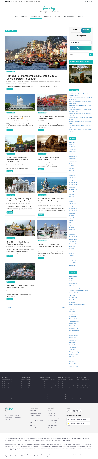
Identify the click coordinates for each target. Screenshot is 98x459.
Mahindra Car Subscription (37, 423)
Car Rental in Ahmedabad (8, 394)
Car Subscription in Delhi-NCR (27, 379)
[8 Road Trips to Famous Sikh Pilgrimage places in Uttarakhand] (52, 229)
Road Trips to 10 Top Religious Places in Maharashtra (18, 243)
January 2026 (72, 151)
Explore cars (80, 48)
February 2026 (72, 149)
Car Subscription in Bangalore (27, 383)
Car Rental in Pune (6, 389)
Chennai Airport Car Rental (83, 387)
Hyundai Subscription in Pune (64, 389)
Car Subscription (69, 16)
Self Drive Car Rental (35, 413)
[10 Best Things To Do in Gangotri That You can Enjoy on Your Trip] (20, 185)
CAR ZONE (71, 285)
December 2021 (73, 208)
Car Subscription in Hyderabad (27, 385)
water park (71, 361)
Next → (64, 308)
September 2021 (73, 215)
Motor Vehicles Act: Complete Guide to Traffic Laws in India (25, 1)
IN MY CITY (72, 309)
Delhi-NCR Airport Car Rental (83, 379)
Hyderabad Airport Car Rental (83, 385)
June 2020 (71, 251)
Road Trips (24, 16)
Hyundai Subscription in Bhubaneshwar (66, 396)
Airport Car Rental (35, 415)
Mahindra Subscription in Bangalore (47, 383)
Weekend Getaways (74, 363)
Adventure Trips (73, 276)
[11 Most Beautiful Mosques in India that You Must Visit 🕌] (20, 102)
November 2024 (73, 184)
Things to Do (51, 415)
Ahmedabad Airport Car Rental (83, 394)
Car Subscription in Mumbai (27, 381)
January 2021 (72, 234)
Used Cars (80, 16)
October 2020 (72, 241)
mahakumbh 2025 (51, 81)
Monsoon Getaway (73, 314)
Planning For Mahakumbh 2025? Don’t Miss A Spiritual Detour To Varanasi (32, 77)
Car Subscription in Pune (26, 389)
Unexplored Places (73, 354)
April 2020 (71, 255)
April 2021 (71, 227)
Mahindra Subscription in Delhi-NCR (47, 379)
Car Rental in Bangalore (7, 383)
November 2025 (73, 156)
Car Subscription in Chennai (27, 387)
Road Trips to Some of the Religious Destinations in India (51, 117)
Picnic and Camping (74, 321)
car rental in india (34, 81)
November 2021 (73, 210)
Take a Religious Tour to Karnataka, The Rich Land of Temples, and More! (51, 200)
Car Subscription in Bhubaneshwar (28, 396)
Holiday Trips (72, 307)
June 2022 (71, 194)
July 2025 (71, 166)
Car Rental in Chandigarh (7, 398)
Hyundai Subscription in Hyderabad (66, 385)
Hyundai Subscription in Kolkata (65, 392)
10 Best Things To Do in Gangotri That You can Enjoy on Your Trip (19, 199)
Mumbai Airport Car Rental (82, 381)
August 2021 (72, 218)
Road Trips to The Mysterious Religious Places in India (48, 158)
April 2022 (71, 199)
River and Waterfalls (74, 330)
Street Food (72, 342)
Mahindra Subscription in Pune (46, 389)
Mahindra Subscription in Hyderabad (48, 385)
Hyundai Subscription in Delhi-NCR (65, 379)
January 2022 (72, 206)
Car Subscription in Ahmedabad (28, 394)
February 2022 (72, 203)
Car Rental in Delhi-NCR (7, 379)
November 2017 (73, 265)
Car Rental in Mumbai (7, 381)
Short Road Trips (73, 340)
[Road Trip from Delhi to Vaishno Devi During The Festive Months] (20, 271)
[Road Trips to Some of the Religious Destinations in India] (52, 102)
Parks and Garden (73, 319)
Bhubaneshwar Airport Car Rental (84, 396)
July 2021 (71, 220)
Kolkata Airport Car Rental (82, 392)
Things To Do (47, 16)
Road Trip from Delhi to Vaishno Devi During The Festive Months (20, 286)
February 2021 (72, 232)
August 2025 (72, 163)
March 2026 (72, 147)
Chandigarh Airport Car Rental (83, 398)
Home (17, 16)
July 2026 (71, 144)
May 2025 (71, 170)
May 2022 (71, 196)
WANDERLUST (72, 359)
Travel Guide (72, 349)
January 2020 (72, 262)
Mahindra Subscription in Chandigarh (48, 398)
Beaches (71, 278)
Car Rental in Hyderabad (7, 385)
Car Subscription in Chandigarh (28, 398)
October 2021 (72, 213)
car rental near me (42, 81)
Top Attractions (72, 347)
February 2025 (72, 177)
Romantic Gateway (73, 335)
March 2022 (72, 201)
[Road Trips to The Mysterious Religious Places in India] (52, 143)
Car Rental (58, 16)
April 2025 (71, 173)
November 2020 (73, 239)
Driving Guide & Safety (74, 288)
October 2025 (72, 158)
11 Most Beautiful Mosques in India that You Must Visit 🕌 (19, 117)
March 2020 (72, 258)
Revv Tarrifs (33, 428)
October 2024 (72, 187)
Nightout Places (72, 316)
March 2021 (72, 229)
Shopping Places (73, 337)
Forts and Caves (73, 297)
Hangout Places (73, 300)
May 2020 (71, 253)
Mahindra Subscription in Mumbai (47, 381)
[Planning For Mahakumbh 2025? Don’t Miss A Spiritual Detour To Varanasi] (36, 52)
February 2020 (72, 260)
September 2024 (73, 189)
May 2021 (71, 225)
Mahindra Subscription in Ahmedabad (48, 394)
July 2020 (71, 248)
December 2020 (73, 236)
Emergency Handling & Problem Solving (78, 290)
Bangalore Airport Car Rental (83, 383)
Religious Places (10, 71)
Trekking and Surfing (74, 352)
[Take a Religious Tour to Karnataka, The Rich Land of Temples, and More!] (52, 185)
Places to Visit (35, 16)
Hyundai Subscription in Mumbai (65, 381)
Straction (19, 81)
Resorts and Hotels (73, 328)
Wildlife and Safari (73, 366)
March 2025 (72, 175)
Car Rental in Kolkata (6, 392)
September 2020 (73, 244)
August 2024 (72, 192)
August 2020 (72, 246)
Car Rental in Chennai (7, 387)
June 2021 (71, 222)
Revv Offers (33, 425)
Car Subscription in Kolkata (27, 392)
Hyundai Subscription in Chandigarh (66, 398)
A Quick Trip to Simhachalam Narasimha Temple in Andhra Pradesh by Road (17, 159)
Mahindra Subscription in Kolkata (47, 392)
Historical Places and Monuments (77, 304)
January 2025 (72, 180)
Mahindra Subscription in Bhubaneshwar (48, 396)
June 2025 (71, 168)
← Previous (8, 308)
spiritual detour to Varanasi (16, 83)
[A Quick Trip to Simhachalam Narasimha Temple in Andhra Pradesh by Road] (20, 143)
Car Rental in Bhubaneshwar (8, 396)
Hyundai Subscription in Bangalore (65, 383)
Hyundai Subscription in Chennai (65, 387)
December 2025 (73, 154)
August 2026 (72, 142)
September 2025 (73, 161)
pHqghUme (18, 120)
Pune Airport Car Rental (82, 389)
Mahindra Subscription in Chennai (47, 387)
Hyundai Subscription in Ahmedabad (66, 394)
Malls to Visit (72, 311)
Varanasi (24, 83)
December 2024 (73, 182)
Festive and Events (73, 292)
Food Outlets (72, 295)
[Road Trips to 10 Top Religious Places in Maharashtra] (20, 228)
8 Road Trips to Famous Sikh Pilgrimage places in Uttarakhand (50, 245)
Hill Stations (72, 302)
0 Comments (26, 81)
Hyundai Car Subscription (37, 420)
